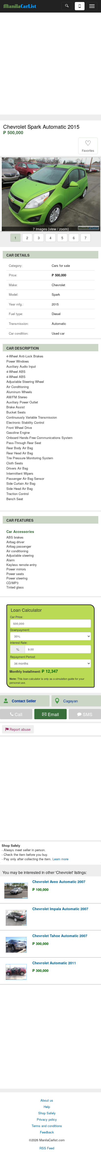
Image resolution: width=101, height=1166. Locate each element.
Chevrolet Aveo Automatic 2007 (58, 881)
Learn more (60, 859)
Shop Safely (47, 1113)
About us (46, 1100)
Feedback (47, 1132)
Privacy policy (47, 1119)
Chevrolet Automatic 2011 (54, 962)
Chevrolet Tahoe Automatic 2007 (59, 935)
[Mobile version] (80, 6)
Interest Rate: (18, 643)
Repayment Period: (23, 657)
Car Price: (16, 617)
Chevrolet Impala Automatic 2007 (60, 908)
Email (53, 714)
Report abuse (20, 729)
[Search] (66, 6)
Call (17, 714)
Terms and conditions (47, 1125)
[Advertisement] (50, 64)
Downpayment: (20, 630)
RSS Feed (46, 1148)
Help (47, 1106)
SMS (87, 714)
